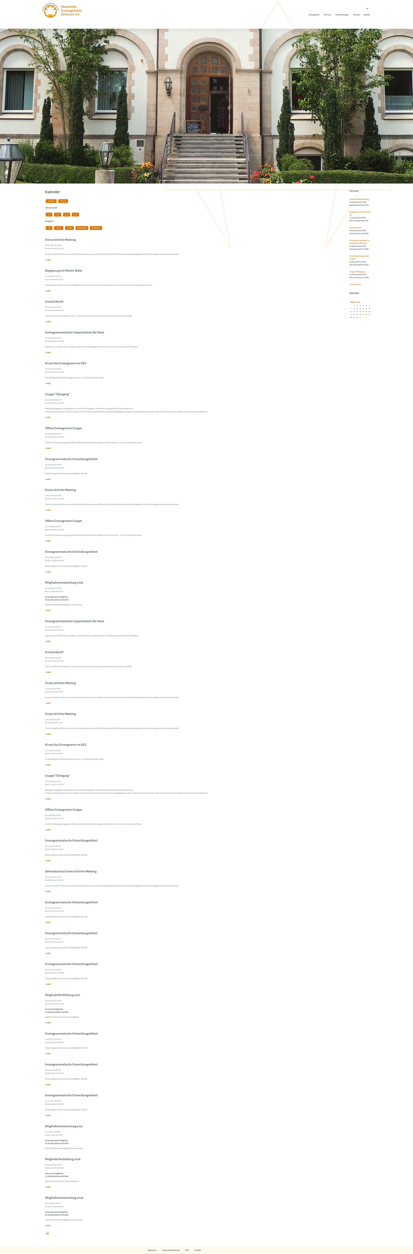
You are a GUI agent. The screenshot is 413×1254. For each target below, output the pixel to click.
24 (360, 314)
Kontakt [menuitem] (367, 15)
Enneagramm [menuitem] (314, 15)
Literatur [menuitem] (356, 15)
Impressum (152, 1250)
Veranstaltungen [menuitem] (342, 15)
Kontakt (197, 1250)
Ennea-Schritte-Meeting (359, 199)
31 (360, 317)
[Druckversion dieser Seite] (47, 1233)
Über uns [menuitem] (327, 15)
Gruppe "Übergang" (357, 272)
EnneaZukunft (355, 228)
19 (366, 311)
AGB (187, 1250)
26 (366, 314)
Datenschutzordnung (170, 1250)
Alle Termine (356, 284)
